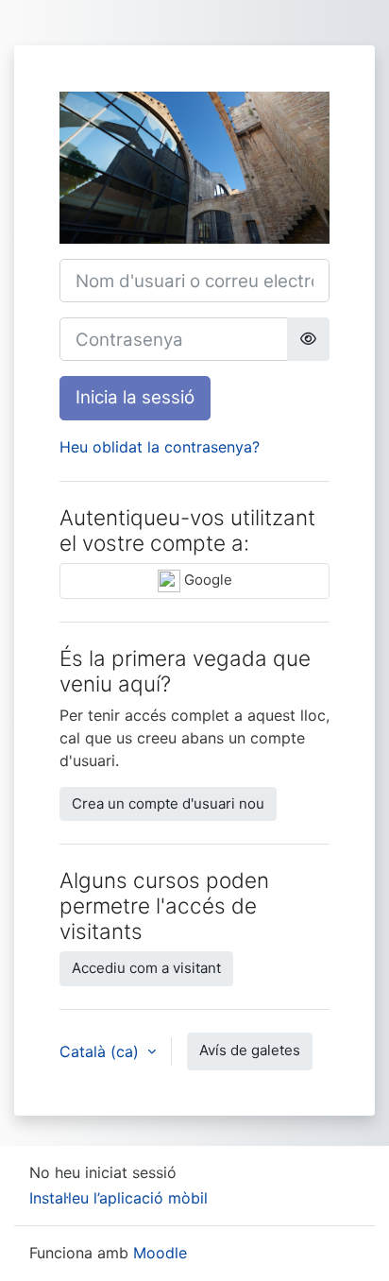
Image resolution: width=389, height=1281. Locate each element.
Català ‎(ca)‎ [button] (101, 1051)
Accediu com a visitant (146, 968)
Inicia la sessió (135, 397)
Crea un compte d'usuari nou (168, 803)
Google (206, 580)
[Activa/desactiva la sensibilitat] (308, 339)
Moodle (160, 1252)
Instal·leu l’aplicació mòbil (118, 1197)
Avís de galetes (249, 1050)
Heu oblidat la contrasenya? (159, 446)
